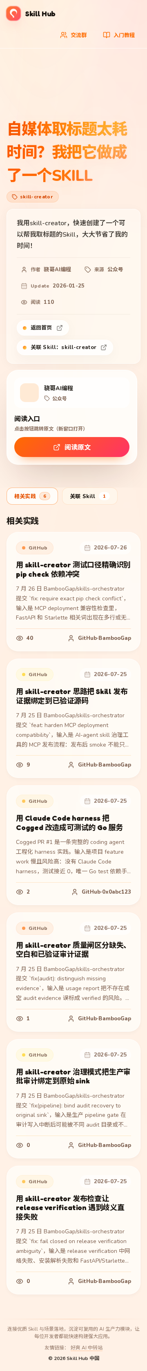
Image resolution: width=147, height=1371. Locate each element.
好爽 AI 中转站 (86, 1348)
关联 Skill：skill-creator (63, 347)
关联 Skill (88, 496)
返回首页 (41, 328)
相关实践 (30, 496)
